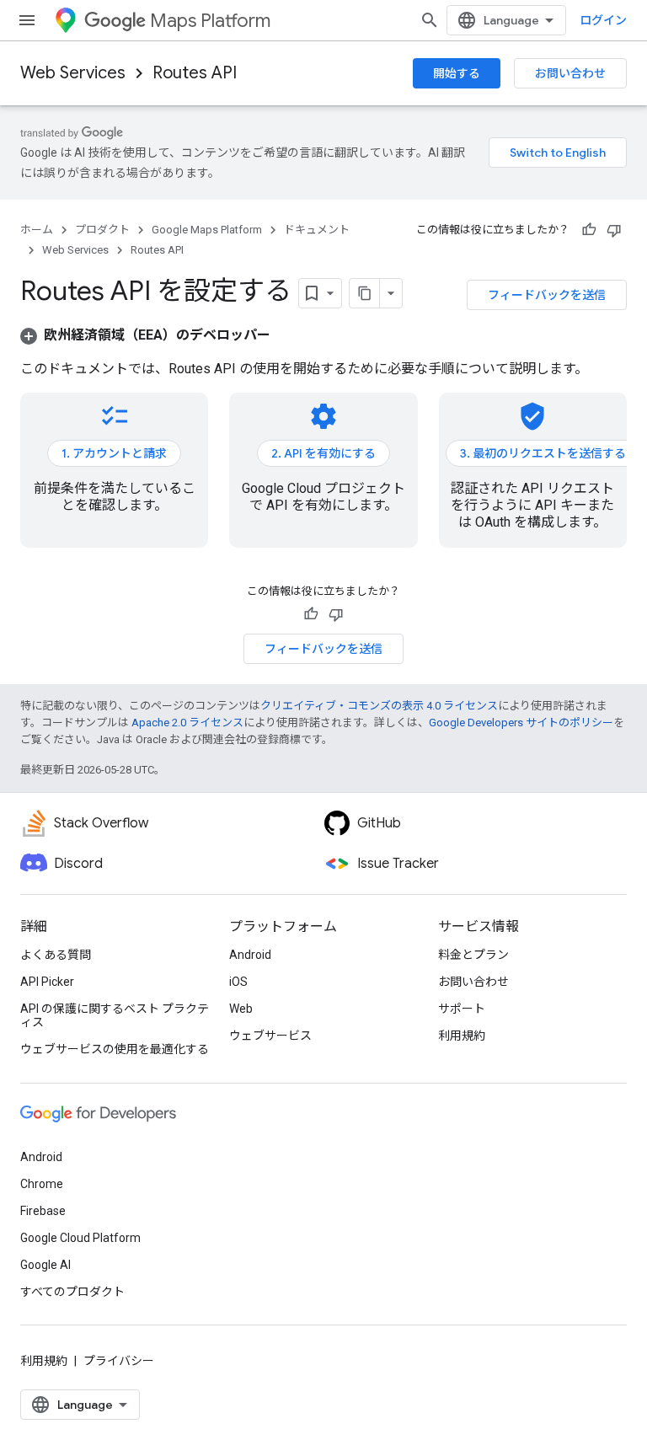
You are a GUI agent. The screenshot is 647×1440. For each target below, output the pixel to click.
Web (241, 1008)
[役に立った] (589, 230)
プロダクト (102, 229)
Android (250, 954)
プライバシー (118, 1361)
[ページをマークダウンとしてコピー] (365, 293)
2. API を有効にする (323, 453)
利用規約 (461, 1035)
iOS (238, 981)
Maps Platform (210, 20)
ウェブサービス (270, 1035)
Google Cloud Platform (80, 1238)
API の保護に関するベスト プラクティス (114, 1015)
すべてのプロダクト (72, 1291)
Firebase (43, 1211)
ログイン (603, 20)
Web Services (73, 72)
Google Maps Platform (207, 229)
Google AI (45, 1264)
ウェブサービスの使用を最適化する (114, 1049)
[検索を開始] (430, 20)
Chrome (41, 1184)
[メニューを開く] (27, 20)
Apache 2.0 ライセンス (187, 722)
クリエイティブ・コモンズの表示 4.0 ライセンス (379, 705)
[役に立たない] (614, 230)
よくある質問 (55, 954)
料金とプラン (473, 954)
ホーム (36, 229)
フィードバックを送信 (547, 294)
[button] (145, 335)
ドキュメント (317, 229)
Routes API (194, 72)
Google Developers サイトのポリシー (521, 722)
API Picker (47, 981)
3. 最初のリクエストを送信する (543, 453)
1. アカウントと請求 (114, 453)
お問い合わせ (570, 73)
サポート (461, 1008)
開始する (456, 73)
